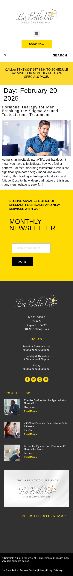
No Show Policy (10, 570)
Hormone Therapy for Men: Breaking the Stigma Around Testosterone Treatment (30, 111)
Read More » (30, 411)
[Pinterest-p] (45, 379)
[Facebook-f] (27, 379)
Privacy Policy (45, 570)
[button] (37, 33)
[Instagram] (39, 379)
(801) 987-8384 (35, 69)
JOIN (22, 261)
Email (46, 329)
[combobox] (26, 55)
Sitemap (58, 570)
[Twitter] (33, 379)
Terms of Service (28, 570)
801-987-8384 (32, 329)
